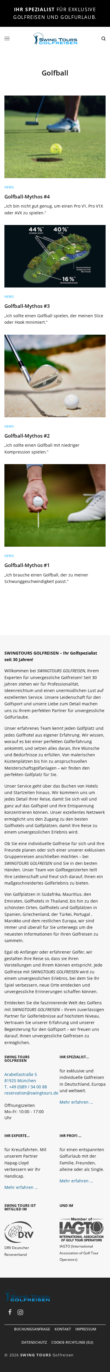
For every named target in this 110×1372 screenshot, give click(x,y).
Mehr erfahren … (76, 1102)
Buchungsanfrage (32, 1329)
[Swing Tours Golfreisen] (55, 38)
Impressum (85, 1329)
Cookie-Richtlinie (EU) (72, 1342)
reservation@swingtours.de (31, 1093)
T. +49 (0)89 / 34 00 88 (25, 1087)
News (9, 187)
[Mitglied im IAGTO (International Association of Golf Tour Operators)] (82, 1229)
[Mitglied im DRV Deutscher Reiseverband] (19, 1232)
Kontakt (63, 1329)
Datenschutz (34, 1342)
